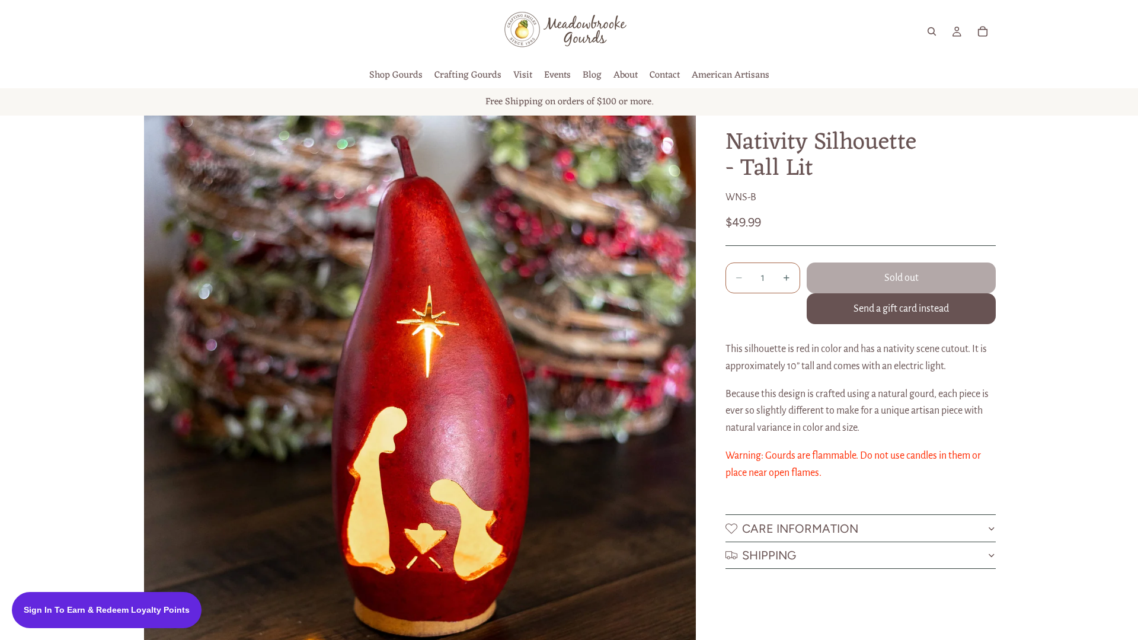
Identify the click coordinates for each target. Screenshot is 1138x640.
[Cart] (983, 31)
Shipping (769, 555)
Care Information (800, 528)
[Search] (932, 31)
